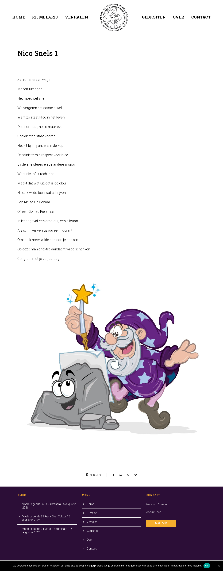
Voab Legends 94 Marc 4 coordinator (45, 529)
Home (18, 17)
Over (178, 17)
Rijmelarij (45, 17)
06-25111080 (153, 512)
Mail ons (161, 523)
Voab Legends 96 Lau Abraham (41, 504)
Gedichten (154, 17)
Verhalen (76, 17)
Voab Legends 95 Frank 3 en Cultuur (44, 516)
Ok (206, 565)
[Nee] (218, 566)
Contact (201, 17)
